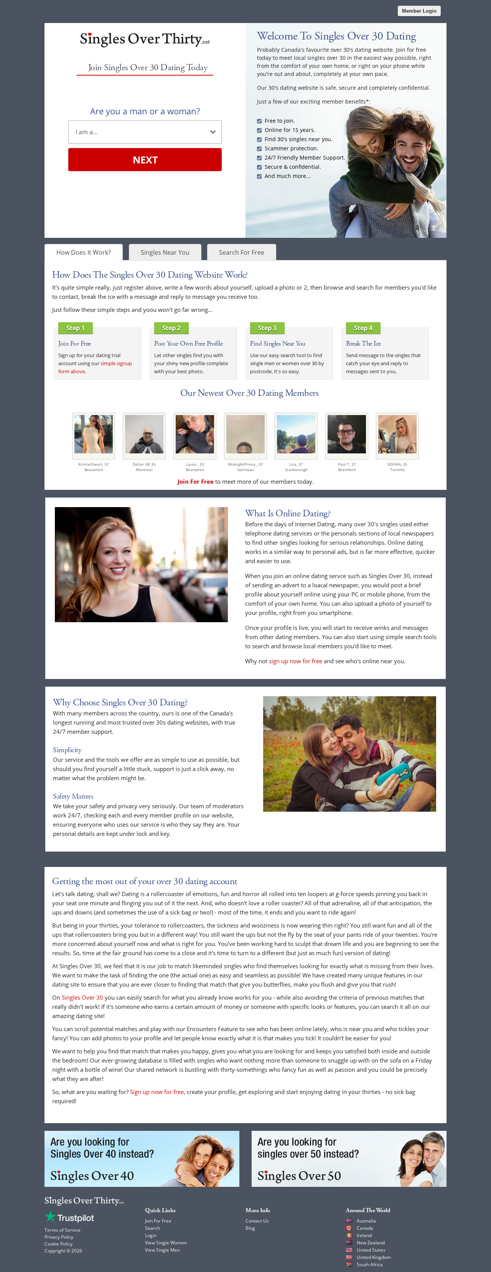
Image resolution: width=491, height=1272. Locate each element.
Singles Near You (165, 252)
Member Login (419, 11)
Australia (366, 1221)
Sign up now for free (157, 1092)
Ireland (364, 1235)
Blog (250, 1228)
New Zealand (371, 1242)
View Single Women (166, 1242)
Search (152, 1228)
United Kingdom (374, 1257)
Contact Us (257, 1221)
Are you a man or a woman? (145, 111)
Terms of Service (62, 1230)
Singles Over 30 (82, 997)
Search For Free (241, 252)
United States (371, 1250)
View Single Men (162, 1250)
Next (145, 159)
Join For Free (158, 1221)
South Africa (370, 1264)
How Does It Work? (83, 252)
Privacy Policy (58, 1237)
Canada (365, 1228)
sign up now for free (295, 661)
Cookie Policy (58, 1244)
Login (151, 1235)
